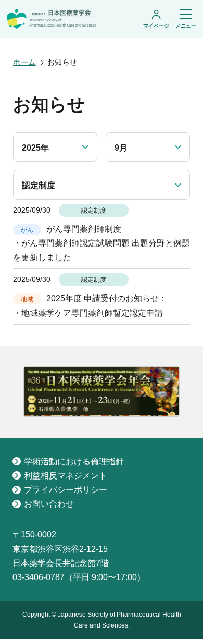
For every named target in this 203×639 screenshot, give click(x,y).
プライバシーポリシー (65, 489)
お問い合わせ (49, 503)
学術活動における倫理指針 (74, 461)
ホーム (24, 62)
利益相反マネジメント (65, 475)
